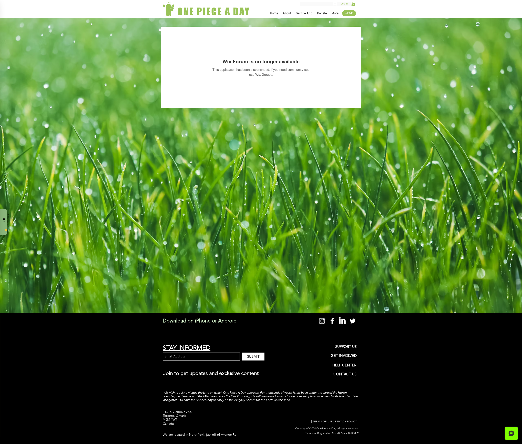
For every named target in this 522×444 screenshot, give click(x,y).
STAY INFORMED (186, 347)
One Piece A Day (326, 428)
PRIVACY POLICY (346, 421)
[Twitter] (352, 321)
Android (227, 321)
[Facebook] (332, 321)
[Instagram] (322, 321)
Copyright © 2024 (305, 428)
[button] (353, 4)
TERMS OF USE (323, 421)
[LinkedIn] (342, 321)
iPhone (203, 321)
